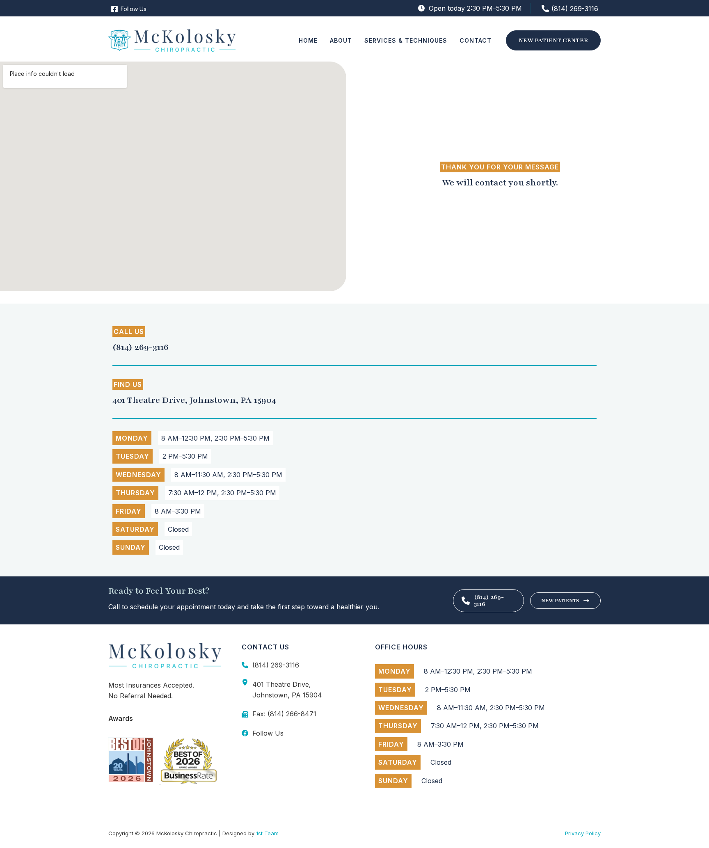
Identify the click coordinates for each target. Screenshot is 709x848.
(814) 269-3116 (489, 600)
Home (308, 40)
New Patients (560, 600)
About (341, 40)
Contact (476, 40)
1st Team (267, 833)
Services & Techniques (405, 40)
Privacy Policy (583, 833)
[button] (553, 40)
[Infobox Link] (354, 346)
